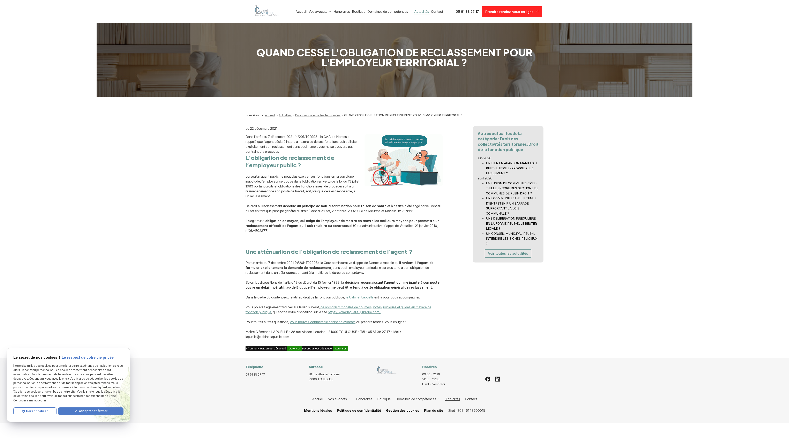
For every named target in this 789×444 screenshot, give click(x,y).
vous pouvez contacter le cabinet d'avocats (322, 322)
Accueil (301, 11)
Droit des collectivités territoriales (317, 115)
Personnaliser (37, 411)
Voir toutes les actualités (508, 253)
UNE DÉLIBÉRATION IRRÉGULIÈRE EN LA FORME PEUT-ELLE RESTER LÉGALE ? (511, 223)
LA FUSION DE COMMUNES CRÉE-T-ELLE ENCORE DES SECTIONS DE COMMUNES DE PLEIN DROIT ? (512, 188)
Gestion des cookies (402, 410)
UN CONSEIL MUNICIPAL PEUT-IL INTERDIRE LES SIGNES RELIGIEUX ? (511, 239)
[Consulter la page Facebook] (487, 379)
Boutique (358, 11)
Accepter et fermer (92, 411)
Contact (437, 11)
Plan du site (433, 410)
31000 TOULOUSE (324, 376)
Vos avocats (318, 11)
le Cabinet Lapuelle (360, 297)
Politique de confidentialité (359, 410)
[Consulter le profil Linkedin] (497, 379)
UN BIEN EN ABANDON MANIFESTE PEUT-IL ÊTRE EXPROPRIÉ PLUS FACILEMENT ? (512, 168)
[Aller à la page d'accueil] (265, 11)
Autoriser (294, 348)
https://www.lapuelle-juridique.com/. (354, 312)
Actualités (421, 11)
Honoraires (341, 11)
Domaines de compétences (387, 11)
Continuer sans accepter (29, 400)
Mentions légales (318, 410)
